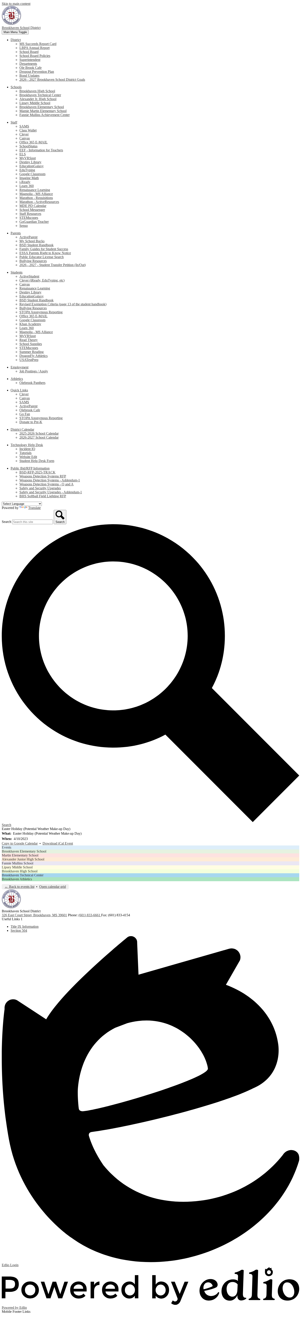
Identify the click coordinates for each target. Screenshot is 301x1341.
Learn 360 (26, 186)
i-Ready (24, 182)
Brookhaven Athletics (17, 879)
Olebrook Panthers (32, 383)
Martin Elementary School (20, 855)
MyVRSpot (27, 158)
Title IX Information (25, 926)
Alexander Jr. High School (37, 99)
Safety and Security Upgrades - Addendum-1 (50, 492)
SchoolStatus (28, 146)
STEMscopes (28, 218)
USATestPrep (28, 360)
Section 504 (19, 930)
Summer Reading (31, 352)
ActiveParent (28, 237)
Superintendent (29, 60)
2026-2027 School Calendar (39, 437)
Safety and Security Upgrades (40, 488)
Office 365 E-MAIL (33, 142)
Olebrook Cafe (29, 410)
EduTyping (27, 170)
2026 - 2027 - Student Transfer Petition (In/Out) (52, 265)
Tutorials (25, 453)
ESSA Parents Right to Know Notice (45, 253)
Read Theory (28, 340)
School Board (29, 52)
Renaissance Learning (34, 190)
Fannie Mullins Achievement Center (44, 115)
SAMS (24, 126)
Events (6, 847)
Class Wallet (28, 130)
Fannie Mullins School (17, 863)
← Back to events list (19, 886)
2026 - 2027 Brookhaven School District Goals (52, 79)
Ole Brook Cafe (30, 67)
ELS (22, 154)
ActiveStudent (29, 276)
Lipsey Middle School (34, 103)
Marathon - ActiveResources (39, 202)
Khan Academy (30, 324)
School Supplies (30, 344)
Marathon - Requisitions (36, 198)
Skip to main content (16, 4)
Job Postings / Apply (33, 371)
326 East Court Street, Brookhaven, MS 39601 (34, 915)
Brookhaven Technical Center (40, 95)
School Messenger (32, 210)
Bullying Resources (33, 261)
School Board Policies (34, 56)
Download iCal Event (58, 843)
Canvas (24, 138)
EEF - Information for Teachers (41, 150)
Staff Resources (30, 214)
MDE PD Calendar (32, 206)
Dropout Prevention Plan (36, 71)
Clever (24, 134)
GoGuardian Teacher (34, 222)
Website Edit (28, 457)
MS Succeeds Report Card (37, 44)
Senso (23, 225)
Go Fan (24, 414)
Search (6, 522)
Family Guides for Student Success (43, 249)
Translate (34, 508)
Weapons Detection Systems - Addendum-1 (49, 480)
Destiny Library (30, 162)
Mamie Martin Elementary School (43, 111)
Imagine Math (29, 178)
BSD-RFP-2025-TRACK (37, 472)
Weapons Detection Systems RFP (42, 476)
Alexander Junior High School (23, 859)
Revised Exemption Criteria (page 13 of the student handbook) (62, 304)
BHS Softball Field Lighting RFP (42, 496)
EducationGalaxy (31, 166)
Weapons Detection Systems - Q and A (46, 484)
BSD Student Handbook (36, 245)
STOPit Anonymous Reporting (41, 312)
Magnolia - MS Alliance (36, 194)
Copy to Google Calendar (20, 843)
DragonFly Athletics (33, 356)
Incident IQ (27, 449)
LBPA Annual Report (34, 48)
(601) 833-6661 (89, 915)
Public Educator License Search (41, 257)
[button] (16, 40)
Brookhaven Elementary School (41, 107)
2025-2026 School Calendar (39, 433)
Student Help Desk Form (36, 461)
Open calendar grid (52, 886)
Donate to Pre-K (30, 422)
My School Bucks (32, 241)
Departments (28, 64)
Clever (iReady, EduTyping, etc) (42, 280)
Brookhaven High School (37, 91)
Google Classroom (32, 174)
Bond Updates (29, 75)
